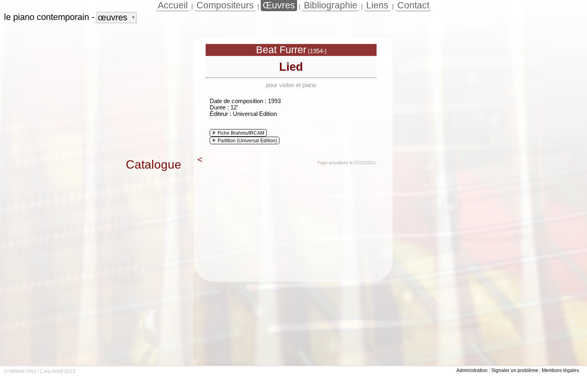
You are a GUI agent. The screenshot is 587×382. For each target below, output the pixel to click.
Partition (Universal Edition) (247, 140)
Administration (472, 370)
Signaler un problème (514, 370)
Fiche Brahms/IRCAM (241, 133)
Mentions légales (560, 370)
